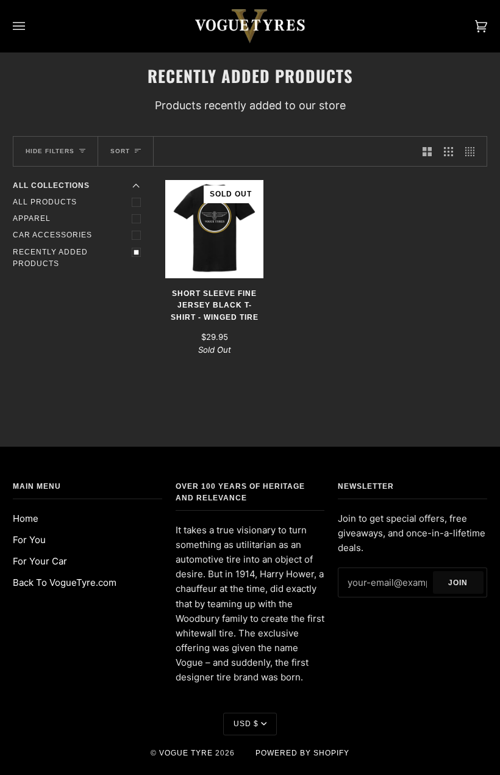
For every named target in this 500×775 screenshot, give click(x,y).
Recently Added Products (50, 258)
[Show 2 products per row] (427, 151)
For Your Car (40, 561)
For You (29, 540)
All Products (45, 202)
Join (458, 583)
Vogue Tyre (186, 753)
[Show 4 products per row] (473, 151)
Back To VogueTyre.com (64, 582)
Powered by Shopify (302, 753)
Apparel (32, 218)
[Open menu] (31, 26)
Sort (120, 151)
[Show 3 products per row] (448, 151)
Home (25, 518)
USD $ (246, 723)
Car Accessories (52, 235)
